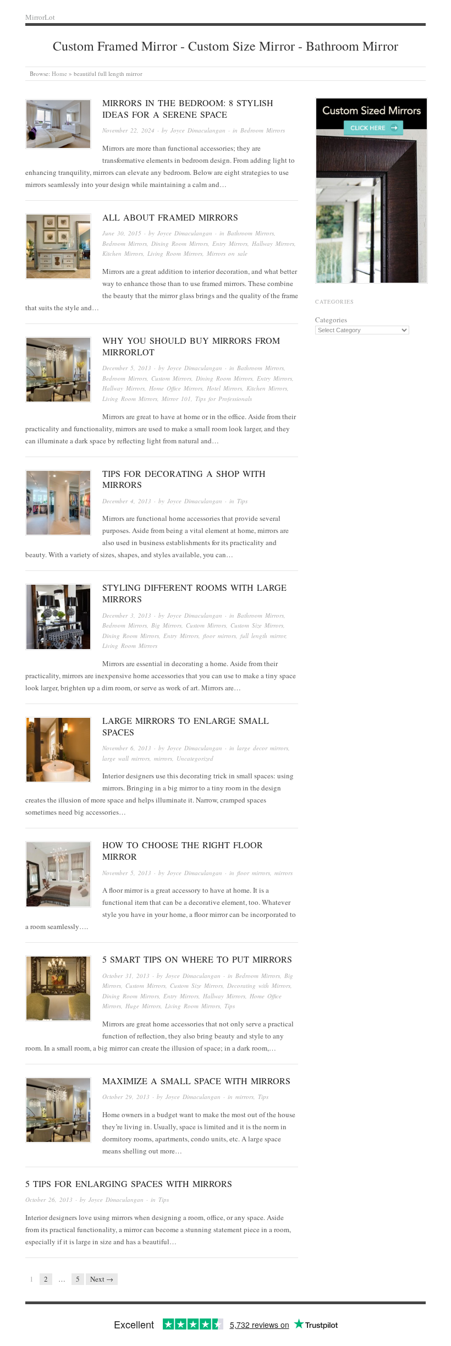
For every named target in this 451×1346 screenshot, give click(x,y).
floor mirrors (219, 635)
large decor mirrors (262, 748)
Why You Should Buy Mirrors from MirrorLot (191, 346)
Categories (331, 320)
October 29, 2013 (126, 1096)
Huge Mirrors (143, 1006)
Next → (101, 1279)
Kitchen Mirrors (122, 253)
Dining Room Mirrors (179, 243)
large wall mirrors (126, 758)
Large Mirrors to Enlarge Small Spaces (185, 726)
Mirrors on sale (227, 253)
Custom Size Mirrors (256, 625)
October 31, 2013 (126, 975)
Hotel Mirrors (224, 388)
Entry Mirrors (230, 243)
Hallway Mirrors (273, 243)
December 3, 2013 (126, 615)
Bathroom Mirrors (250, 233)
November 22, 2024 (128, 130)
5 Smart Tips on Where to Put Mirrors (197, 959)
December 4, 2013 (126, 501)
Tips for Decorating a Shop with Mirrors (184, 479)
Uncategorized (195, 758)
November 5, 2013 (126, 873)
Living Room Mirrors (174, 253)
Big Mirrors (166, 625)
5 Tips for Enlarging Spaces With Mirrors (128, 1183)
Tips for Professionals (223, 398)
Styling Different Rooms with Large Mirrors (194, 593)
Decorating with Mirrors (258, 985)
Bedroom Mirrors (262, 130)
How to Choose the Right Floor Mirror (182, 850)
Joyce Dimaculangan (198, 130)
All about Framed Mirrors (170, 217)
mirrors (163, 758)
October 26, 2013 (49, 1199)
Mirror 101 (176, 398)
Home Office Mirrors (175, 388)
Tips (242, 501)
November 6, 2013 (126, 748)
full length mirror (262, 635)
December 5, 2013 (126, 368)
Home (59, 73)
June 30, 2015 (121, 233)
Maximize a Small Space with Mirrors (196, 1080)
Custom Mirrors (171, 378)
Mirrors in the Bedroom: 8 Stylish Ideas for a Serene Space (187, 108)
